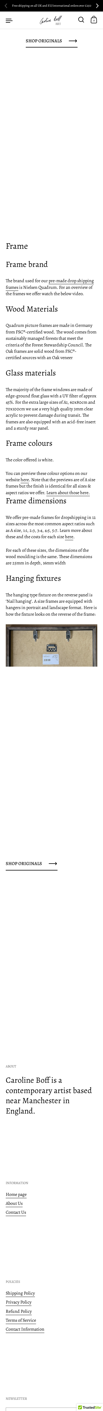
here (25, 480)
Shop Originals (44, 41)
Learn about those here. (68, 493)
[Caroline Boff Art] (51, 20)
